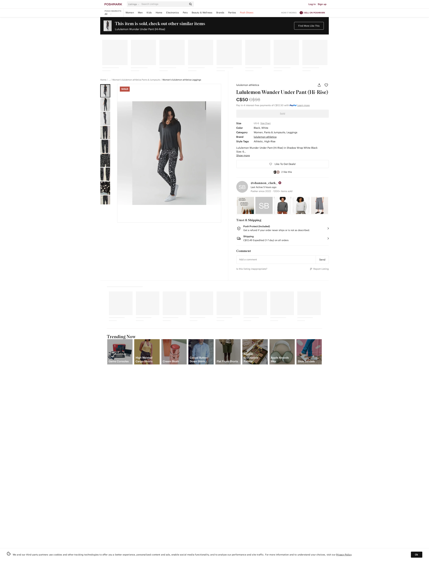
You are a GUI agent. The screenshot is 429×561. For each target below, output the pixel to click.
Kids (149, 12)
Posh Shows (246, 12)
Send (322, 259)
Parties (232, 12)
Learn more (303, 105)
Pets (185, 12)
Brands (220, 12)
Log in (312, 4)
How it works (289, 12)
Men (140, 12)
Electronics (172, 12)
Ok (416, 554)
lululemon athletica (247, 85)
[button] (134, 4)
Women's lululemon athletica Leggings (181, 80)
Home (159, 12)
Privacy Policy (343, 554)
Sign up (322, 4)
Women (130, 12)
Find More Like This (309, 25)
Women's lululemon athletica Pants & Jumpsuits (136, 80)
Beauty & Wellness (202, 12)
